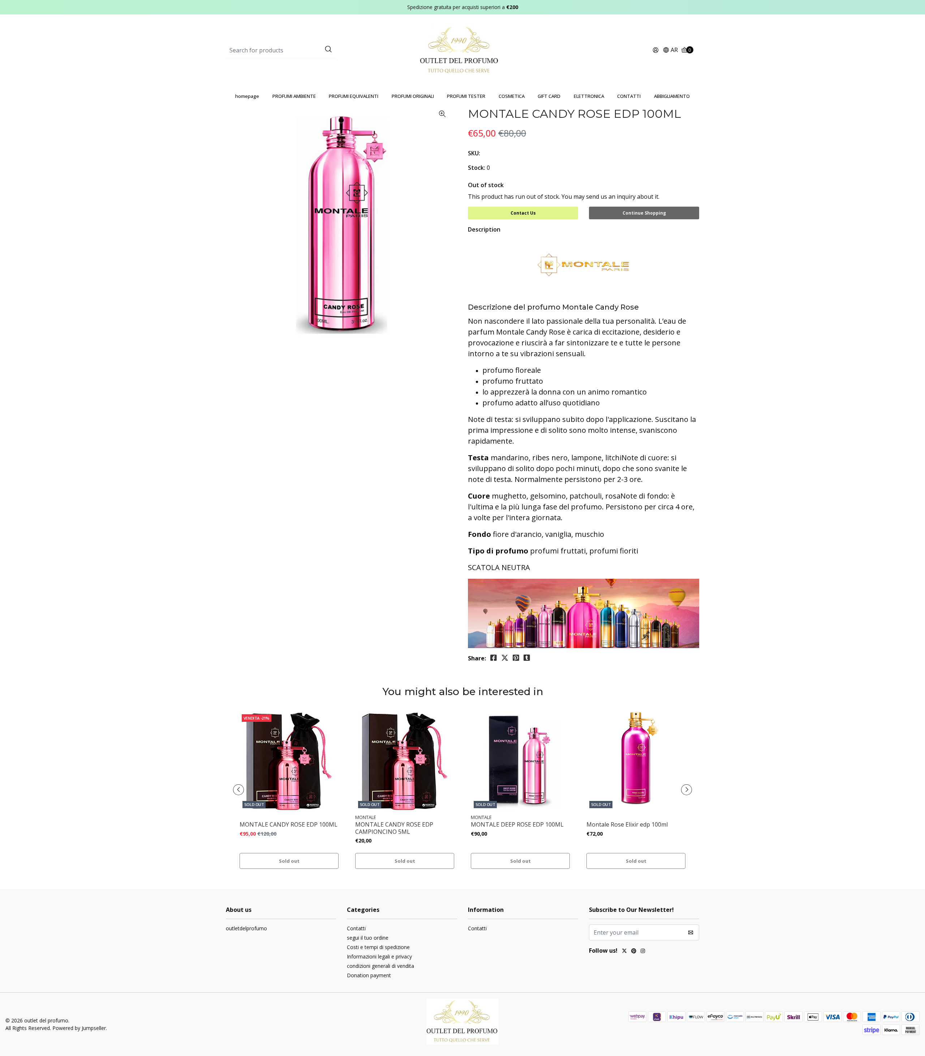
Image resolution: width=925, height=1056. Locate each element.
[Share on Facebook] (493, 657)
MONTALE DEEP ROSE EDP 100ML (517, 824)
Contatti (356, 928)
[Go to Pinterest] (633, 951)
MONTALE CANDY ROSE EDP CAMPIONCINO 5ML (394, 828)
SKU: (474, 153)
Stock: (476, 168)
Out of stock (486, 185)
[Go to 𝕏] (624, 951)
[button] (670, 50)
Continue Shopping (644, 213)
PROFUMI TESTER (466, 96)
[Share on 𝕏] (504, 657)
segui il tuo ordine (367, 937)
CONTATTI (629, 96)
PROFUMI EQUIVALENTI (353, 96)
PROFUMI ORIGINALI (413, 96)
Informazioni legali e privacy (379, 956)
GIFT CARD (549, 96)
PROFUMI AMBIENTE (294, 96)
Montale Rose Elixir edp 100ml (627, 824)
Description (484, 229)
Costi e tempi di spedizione (378, 947)
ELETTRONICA (589, 96)
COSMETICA (512, 96)
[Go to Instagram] (643, 951)
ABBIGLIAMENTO (672, 96)
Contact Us (523, 213)
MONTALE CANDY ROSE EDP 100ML (288, 824)
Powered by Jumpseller (79, 1028)
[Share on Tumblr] (527, 657)
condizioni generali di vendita (380, 965)
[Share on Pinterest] (516, 657)
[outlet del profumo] (462, 50)
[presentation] (238, 789)
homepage (247, 96)
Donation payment (369, 975)
